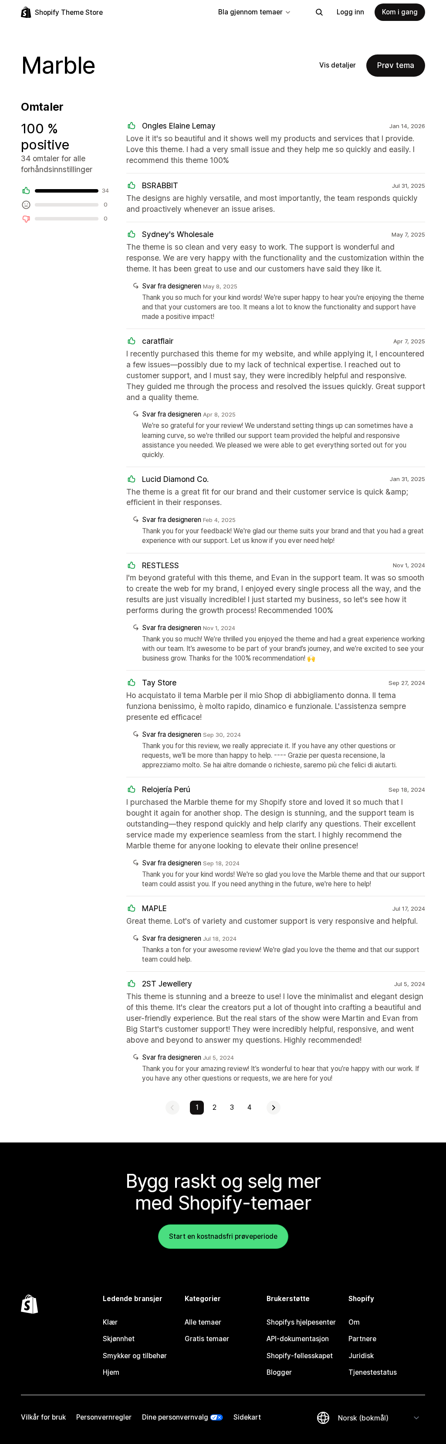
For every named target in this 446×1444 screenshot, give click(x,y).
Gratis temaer (207, 1339)
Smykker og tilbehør (135, 1356)
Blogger (279, 1372)
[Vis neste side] (273, 1108)
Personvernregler (104, 1417)
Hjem (111, 1372)
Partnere (362, 1339)
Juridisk (361, 1356)
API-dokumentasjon (298, 1339)
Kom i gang (400, 12)
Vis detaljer (337, 65)
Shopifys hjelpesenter (301, 1322)
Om (354, 1322)
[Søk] (319, 12)
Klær (110, 1322)
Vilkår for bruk (43, 1417)
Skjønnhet (119, 1339)
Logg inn (350, 12)
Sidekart (247, 1417)
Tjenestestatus (372, 1372)
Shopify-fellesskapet (300, 1356)
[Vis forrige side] (172, 1108)
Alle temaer (203, 1322)
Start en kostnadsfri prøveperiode (223, 1236)
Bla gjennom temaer (250, 12)
